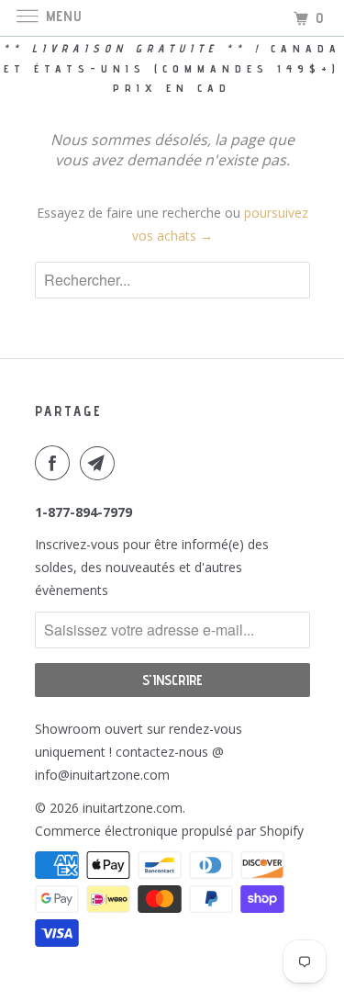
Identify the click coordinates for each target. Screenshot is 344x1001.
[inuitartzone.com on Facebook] (56, 462)
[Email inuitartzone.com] (101, 462)
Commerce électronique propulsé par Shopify (169, 830)
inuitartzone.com (133, 807)
